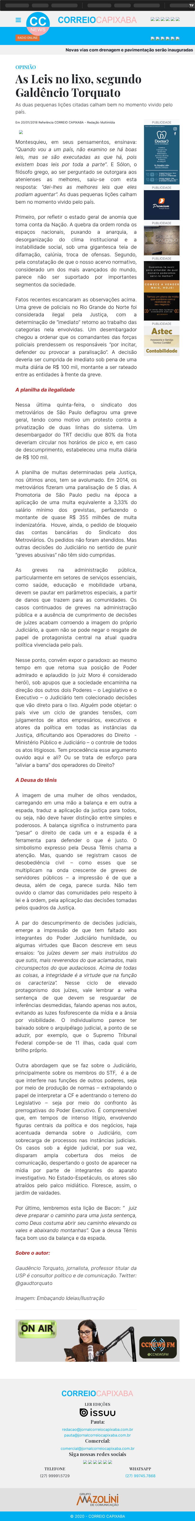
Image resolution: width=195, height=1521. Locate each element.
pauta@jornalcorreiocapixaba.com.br (97, 1435)
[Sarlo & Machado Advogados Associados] (162, 240)
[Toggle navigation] (18, 19)
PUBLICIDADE (161, 122)
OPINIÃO (25, 67)
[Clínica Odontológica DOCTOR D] (162, 154)
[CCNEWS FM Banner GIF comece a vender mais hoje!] (162, 290)
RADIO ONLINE (28, 38)
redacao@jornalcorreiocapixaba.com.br (97, 1429)
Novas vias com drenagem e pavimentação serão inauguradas (114, 49)
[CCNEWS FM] (97, 1340)
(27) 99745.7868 (140, 1475)
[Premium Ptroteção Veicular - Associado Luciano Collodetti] (162, 204)
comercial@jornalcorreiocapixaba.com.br (98, 1448)
